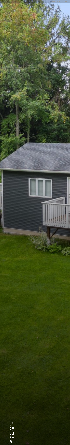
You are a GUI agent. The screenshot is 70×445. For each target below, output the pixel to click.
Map (62, 1)
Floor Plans (58, 1)
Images (53, 1)
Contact (66, 1)
